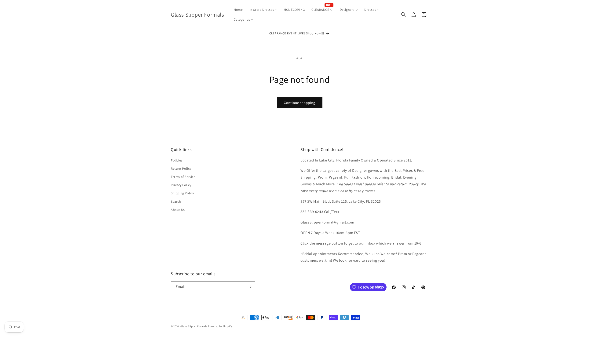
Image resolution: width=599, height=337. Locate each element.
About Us (178, 210)
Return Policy (181, 168)
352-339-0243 (311, 211)
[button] (403, 14)
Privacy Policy (181, 185)
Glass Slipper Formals (194, 326)
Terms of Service (183, 177)
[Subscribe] (250, 286)
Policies (177, 160)
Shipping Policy (182, 193)
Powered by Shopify (220, 326)
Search (176, 201)
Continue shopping (299, 102)
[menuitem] (238, 10)
